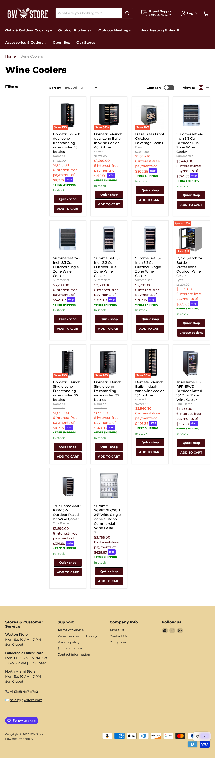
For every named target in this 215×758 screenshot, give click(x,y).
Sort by (55, 87)
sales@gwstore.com (26, 700)
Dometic (59, 155)
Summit (99, 532)
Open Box (61, 43)
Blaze (139, 147)
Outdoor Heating (113, 30)
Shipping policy (70, 648)
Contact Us (118, 636)
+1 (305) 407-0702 (24, 692)
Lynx (179, 280)
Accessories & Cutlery (25, 43)
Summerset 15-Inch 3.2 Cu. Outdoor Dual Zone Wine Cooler (107, 267)
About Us (117, 630)
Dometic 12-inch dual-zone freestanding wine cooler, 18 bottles (66, 143)
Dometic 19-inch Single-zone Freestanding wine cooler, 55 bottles (66, 391)
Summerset (184, 155)
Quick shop (68, 199)
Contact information (74, 654)
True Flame (184, 403)
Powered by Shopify (19, 738)
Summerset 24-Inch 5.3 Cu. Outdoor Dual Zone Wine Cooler (189, 143)
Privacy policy (68, 642)
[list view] (207, 87)
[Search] (127, 13)
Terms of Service (71, 630)
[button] (189, 13)
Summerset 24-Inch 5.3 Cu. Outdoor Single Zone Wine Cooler (66, 267)
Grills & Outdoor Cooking (27, 30)
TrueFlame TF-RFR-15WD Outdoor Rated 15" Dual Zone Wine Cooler (189, 391)
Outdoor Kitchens (74, 30)
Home (10, 56)
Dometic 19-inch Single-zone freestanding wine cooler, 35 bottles (108, 391)
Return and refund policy (77, 636)
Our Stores (85, 43)
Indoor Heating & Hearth (159, 30)
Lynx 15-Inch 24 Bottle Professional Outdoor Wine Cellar (189, 267)
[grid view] (201, 87)
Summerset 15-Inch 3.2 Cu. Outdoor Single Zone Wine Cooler (148, 267)
